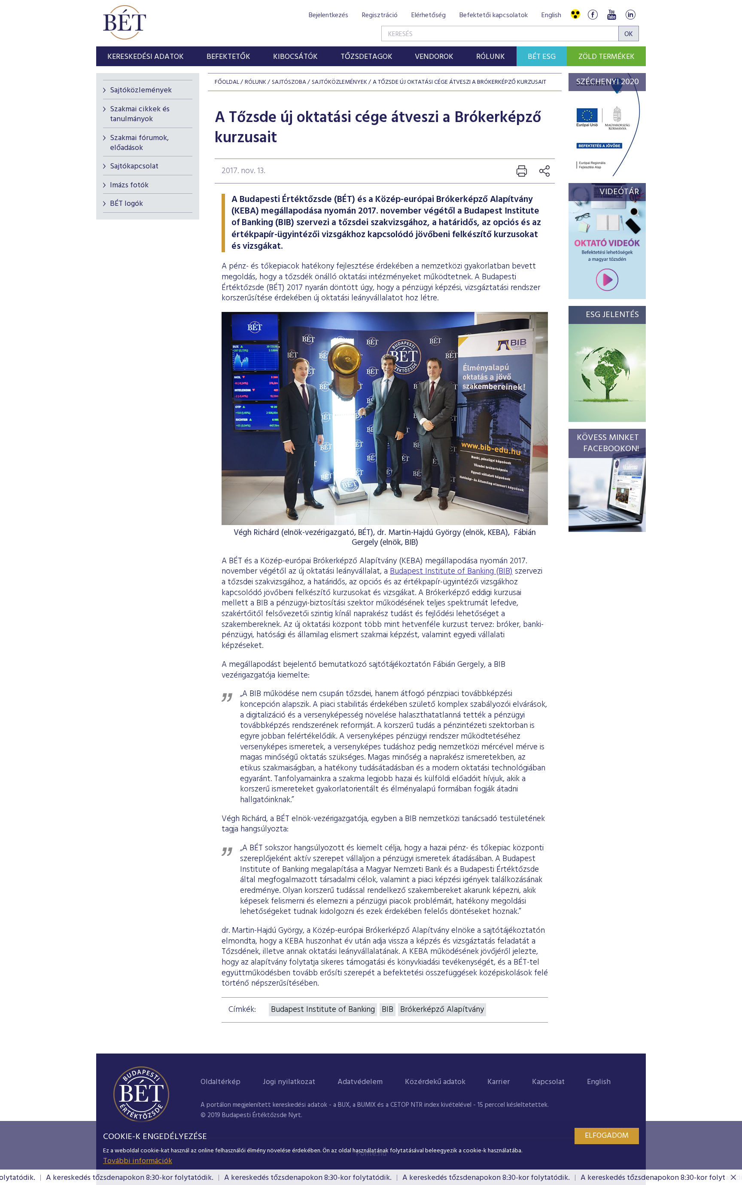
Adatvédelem (360, 1082)
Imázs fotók (129, 185)
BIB (387, 1009)
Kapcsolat (548, 1082)
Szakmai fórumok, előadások (139, 143)
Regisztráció (380, 15)
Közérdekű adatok (435, 1082)
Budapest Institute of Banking (323, 1009)
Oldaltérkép (220, 1082)
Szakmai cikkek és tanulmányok (140, 114)
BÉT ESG (542, 57)
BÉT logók (126, 204)
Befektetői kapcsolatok (493, 15)
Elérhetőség (428, 15)
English (551, 15)
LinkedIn (630, 14)
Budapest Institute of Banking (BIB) (451, 571)
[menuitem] (145, 56)
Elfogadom (607, 1136)
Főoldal (227, 82)
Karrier (498, 1082)
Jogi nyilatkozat (289, 1082)
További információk (137, 1161)
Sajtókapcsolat (134, 166)
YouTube (611, 14)
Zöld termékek (606, 57)
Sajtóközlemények (141, 90)
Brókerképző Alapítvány (442, 1009)
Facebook (592, 14)
